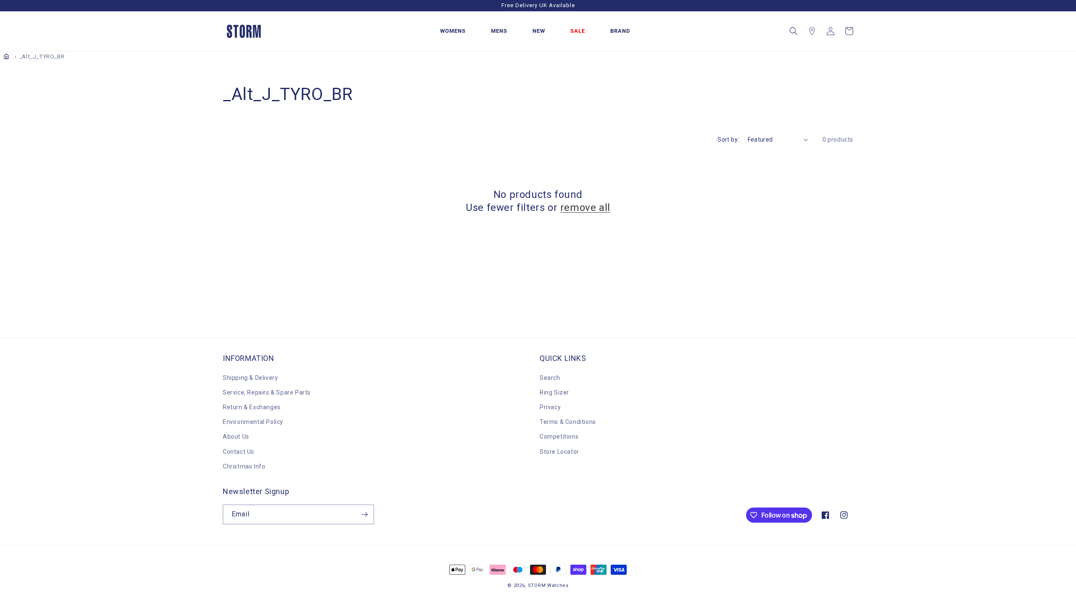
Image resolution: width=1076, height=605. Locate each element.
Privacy (550, 407)
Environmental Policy (253, 421)
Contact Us (238, 451)
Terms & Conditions (568, 421)
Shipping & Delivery (250, 377)
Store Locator (559, 451)
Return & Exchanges (252, 407)
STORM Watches (548, 585)
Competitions (559, 436)
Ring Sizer (554, 392)
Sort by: (728, 139)
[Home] (6, 56)
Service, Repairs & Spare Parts (267, 392)
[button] (793, 31)
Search (550, 377)
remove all (585, 207)
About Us (236, 436)
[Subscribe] (364, 514)
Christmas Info (244, 466)
